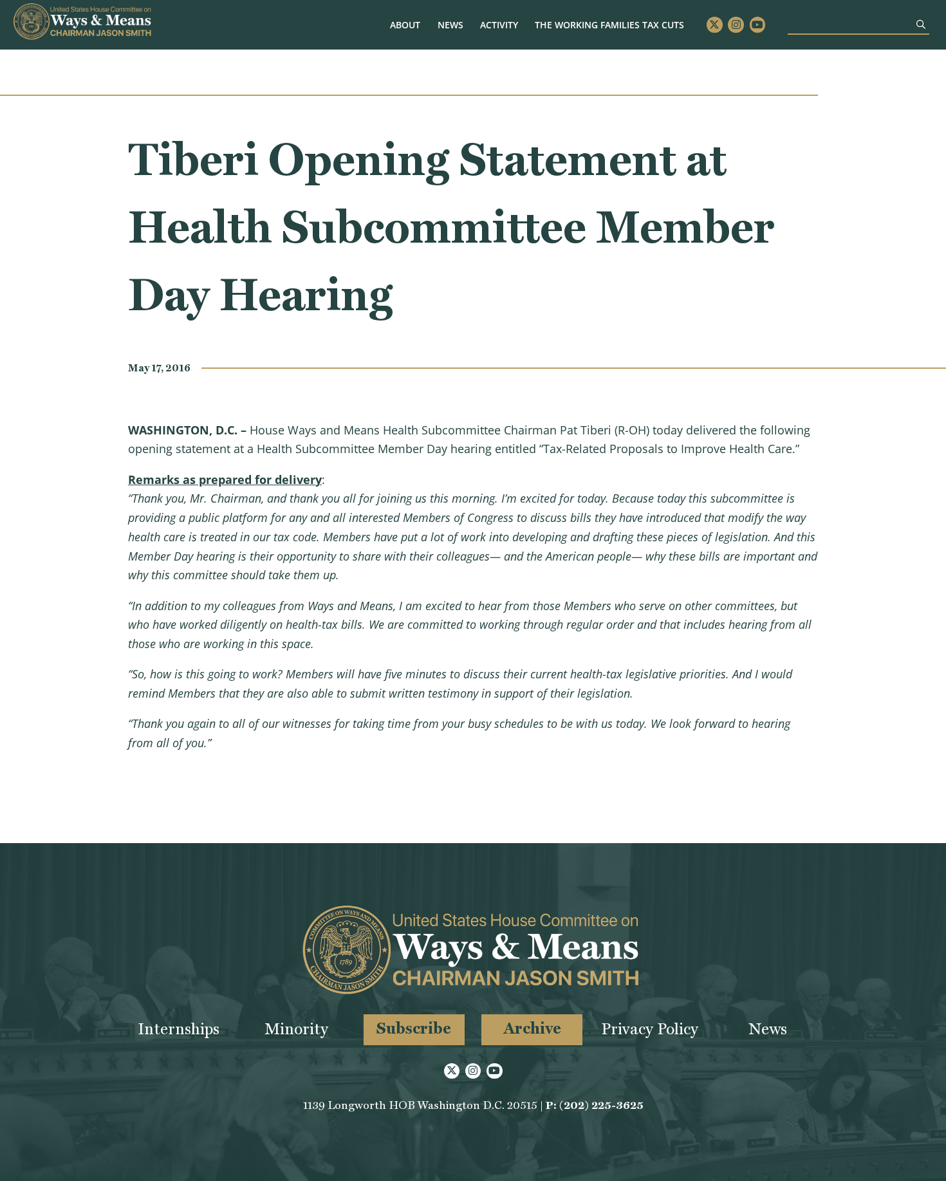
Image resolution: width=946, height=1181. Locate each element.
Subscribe (413, 1028)
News (450, 25)
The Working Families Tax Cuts (609, 25)
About (405, 25)
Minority (296, 1028)
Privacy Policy (649, 1028)
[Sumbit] (921, 24)
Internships (178, 1028)
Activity (499, 25)
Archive (532, 1028)
